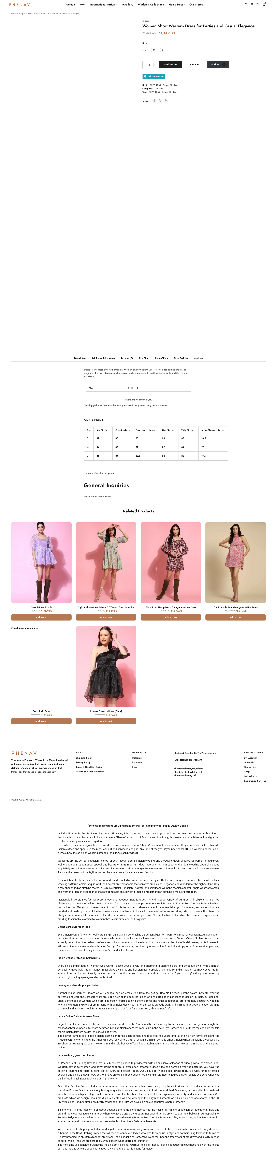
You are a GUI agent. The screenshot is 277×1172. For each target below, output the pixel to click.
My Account (250, 757)
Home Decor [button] (177, 4)
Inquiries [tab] (198, 358)
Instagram (137, 757)
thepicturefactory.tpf (185, 775)
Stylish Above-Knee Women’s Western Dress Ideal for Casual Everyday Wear (106, 609)
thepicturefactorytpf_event (188, 772)
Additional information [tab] (103, 358)
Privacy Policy (83, 762)
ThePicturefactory (207, 753)
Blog (134, 767)
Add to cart (170, 64)
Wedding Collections (151, 4)
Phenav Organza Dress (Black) (106, 711)
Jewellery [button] (127, 4)
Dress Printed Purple (41, 607)
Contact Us (250, 767)
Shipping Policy (84, 757)
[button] (145, 50)
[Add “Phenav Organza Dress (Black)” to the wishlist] (130, 638)
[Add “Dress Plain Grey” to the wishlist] (65, 638)
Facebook (137, 762)
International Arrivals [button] (103, 4)
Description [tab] (80, 358)
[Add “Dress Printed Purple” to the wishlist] (65, 534)
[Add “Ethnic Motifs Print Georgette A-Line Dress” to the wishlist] (260, 534)
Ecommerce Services (255, 780)
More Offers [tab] (161, 358)
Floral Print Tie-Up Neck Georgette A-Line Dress (171, 607)
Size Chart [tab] (143, 358)
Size (144, 43)
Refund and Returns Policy (90, 771)
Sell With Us (250, 776)
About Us (249, 762)
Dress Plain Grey (41, 711)
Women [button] (70, 4)
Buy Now (195, 64)
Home (14, 13)
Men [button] (82, 4)
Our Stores (196, 4)
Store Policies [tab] (181, 358)
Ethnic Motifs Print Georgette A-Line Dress (236, 607)
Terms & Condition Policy (89, 767)
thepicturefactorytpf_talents (188, 768)
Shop (21, 13)
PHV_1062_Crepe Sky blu (163, 92)
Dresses (146, 20)
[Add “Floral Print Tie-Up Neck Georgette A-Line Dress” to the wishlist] (195, 534)
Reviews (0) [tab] (127, 358)
